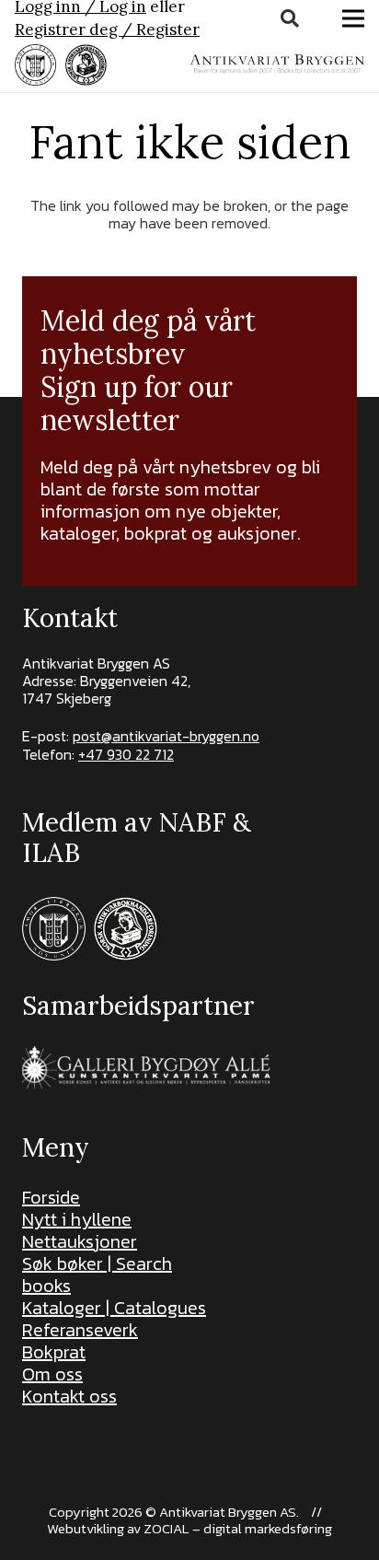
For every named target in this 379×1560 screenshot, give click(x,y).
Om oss (52, 1374)
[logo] (277, 64)
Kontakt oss (69, 1396)
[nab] (86, 65)
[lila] (35, 65)
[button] (290, 18)
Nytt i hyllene (77, 1219)
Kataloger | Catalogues (114, 1307)
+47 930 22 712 (126, 754)
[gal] (148, 1067)
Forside (51, 1197)
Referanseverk (80, 1330)
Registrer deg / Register (107, 29)
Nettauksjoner (79, 1241)
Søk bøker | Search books (97, 1274)
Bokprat (54, 1352)
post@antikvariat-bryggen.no (166, 736)
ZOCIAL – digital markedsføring (238, 1528)
